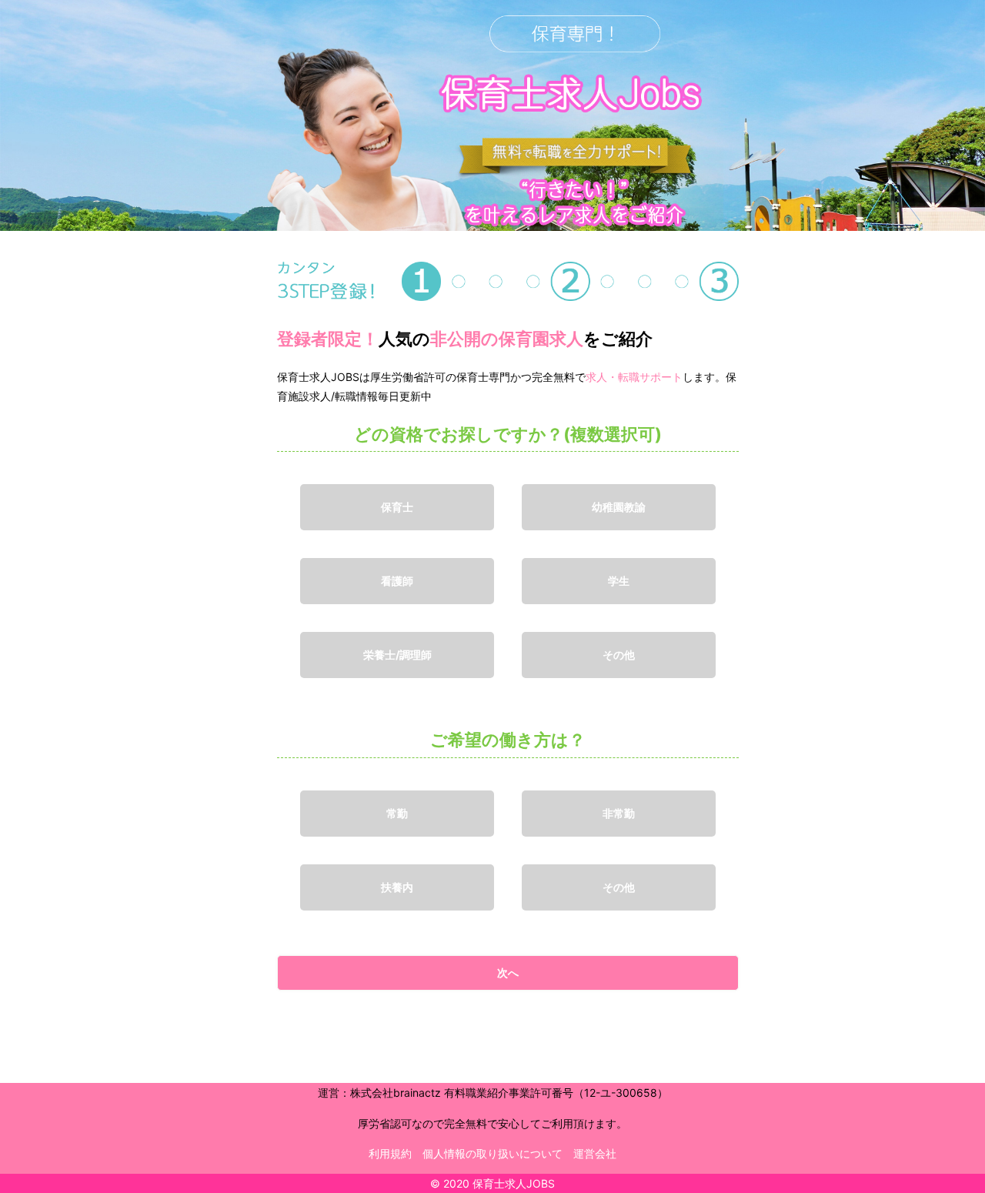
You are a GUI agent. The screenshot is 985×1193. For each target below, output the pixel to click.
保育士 (397, 506)
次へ (508, 972)
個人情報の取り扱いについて (492, 1153)
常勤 (397, 813)
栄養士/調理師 (397, 654)
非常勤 (619, 813)
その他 (619, 654)
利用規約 (390, 1153)
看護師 (397, 580)
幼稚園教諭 (619, 506)
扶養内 (397, 887)
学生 (618, 580)
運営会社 (594, 1153)
